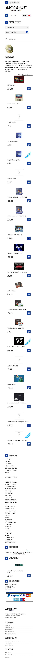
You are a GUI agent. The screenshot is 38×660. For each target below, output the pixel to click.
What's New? (14, 558)
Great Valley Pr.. (10, 511)
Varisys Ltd (8, 540)
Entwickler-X (9, 508)
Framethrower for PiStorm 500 (15, 571)
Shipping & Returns (10, 584)
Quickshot (8, 520)
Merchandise (9, 466)
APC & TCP (8, 495)
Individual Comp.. (10, 513)
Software (8, 463)
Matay (7, 517)
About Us (7, 625)
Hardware (8, 459)
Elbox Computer (10, 506)
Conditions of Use (10, 587)
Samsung (8, 531)
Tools (7, 472)
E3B (6, 504)
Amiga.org (8, 491)
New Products (8, 645)
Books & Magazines (11, 468)
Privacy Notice (9, 586)
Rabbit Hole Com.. (10, 522)
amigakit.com (9, 493)
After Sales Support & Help (12, 641)
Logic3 (7, 515)
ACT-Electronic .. (10, 484)
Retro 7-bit (8, 524)
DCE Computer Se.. (11, 502)
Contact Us (8, 589)
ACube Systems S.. (10, 486)
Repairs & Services (11, 470)
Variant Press (9, 537)
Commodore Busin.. (11, 500)
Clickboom (8, 497)
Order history (8, 654)
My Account (8, 652)
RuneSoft (8, 526)
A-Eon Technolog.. (11, 482)
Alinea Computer (10, 488)
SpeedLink (8, 533)
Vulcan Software (10, 542)
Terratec (8, 535)
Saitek (7, 528)
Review (7, 657)
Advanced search (9, 627)
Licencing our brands (10, 633)
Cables (7, 461)
